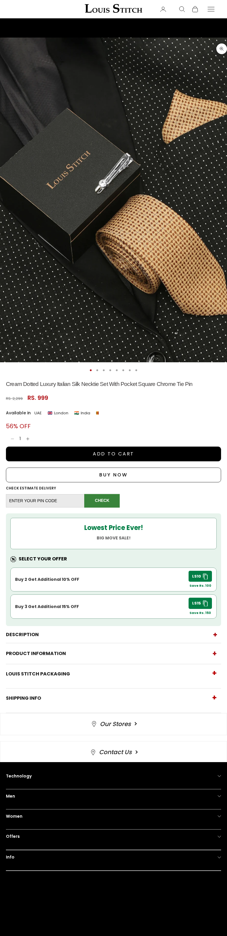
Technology (19, 776)
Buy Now (113, 474)
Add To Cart (113, 453)
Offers (13, 836)
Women (14, 816)
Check (102, 500)
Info (10, 857)
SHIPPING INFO (23, 698)
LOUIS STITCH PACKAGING (38, 673)
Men (10, 796)
